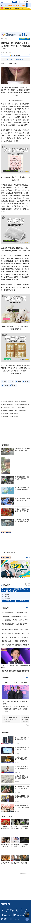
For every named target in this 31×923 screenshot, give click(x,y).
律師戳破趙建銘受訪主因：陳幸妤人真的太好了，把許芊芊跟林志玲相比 (15, 863)
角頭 (15, 683)
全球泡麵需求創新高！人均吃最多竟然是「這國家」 (5, 863)
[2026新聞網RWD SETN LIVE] (2, 2)
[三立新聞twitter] (21, 910)
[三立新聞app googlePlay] (19, 914)
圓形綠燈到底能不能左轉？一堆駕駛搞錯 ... (15, 410)
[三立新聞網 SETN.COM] (1, 5)
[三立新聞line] (16, 910)
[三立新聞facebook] (7, 910)
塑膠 (9, 92)
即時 (5, 5)
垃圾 (23, 104)
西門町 (7, 683)
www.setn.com (16, 919)
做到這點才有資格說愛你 (10, 413)
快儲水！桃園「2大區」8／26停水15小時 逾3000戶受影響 (5, 845)
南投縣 (6, 90)
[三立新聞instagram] (11, 910)
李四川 (7, 596)
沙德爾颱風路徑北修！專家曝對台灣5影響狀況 (24, 845)
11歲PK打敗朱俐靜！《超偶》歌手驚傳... (14, 407)
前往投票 (22, 601)
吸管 (12, 92)
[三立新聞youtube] (2, 910)
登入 (29, 2)
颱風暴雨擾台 (12, 5)
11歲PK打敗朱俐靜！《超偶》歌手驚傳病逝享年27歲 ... (15, 666)
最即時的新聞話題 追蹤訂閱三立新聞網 (14, 402)
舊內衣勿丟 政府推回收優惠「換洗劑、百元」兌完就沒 (15, 827)
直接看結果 (9, 601)
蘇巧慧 (7, 594)
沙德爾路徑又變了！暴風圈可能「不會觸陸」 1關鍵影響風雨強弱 (25, 827)
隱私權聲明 (4, 919)
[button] (23, 1)
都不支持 (7, 599)
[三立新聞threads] (26, 910)
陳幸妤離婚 (21, 5)
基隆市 (21, 87)
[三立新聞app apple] (6, 914)
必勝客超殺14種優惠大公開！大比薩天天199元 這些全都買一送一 (5, 827)
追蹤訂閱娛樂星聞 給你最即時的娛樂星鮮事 (16, 404)
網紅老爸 (24, 683)
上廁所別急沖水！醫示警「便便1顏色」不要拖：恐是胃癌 (15, 845)
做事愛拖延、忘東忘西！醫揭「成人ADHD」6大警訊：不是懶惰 (25, 863)
